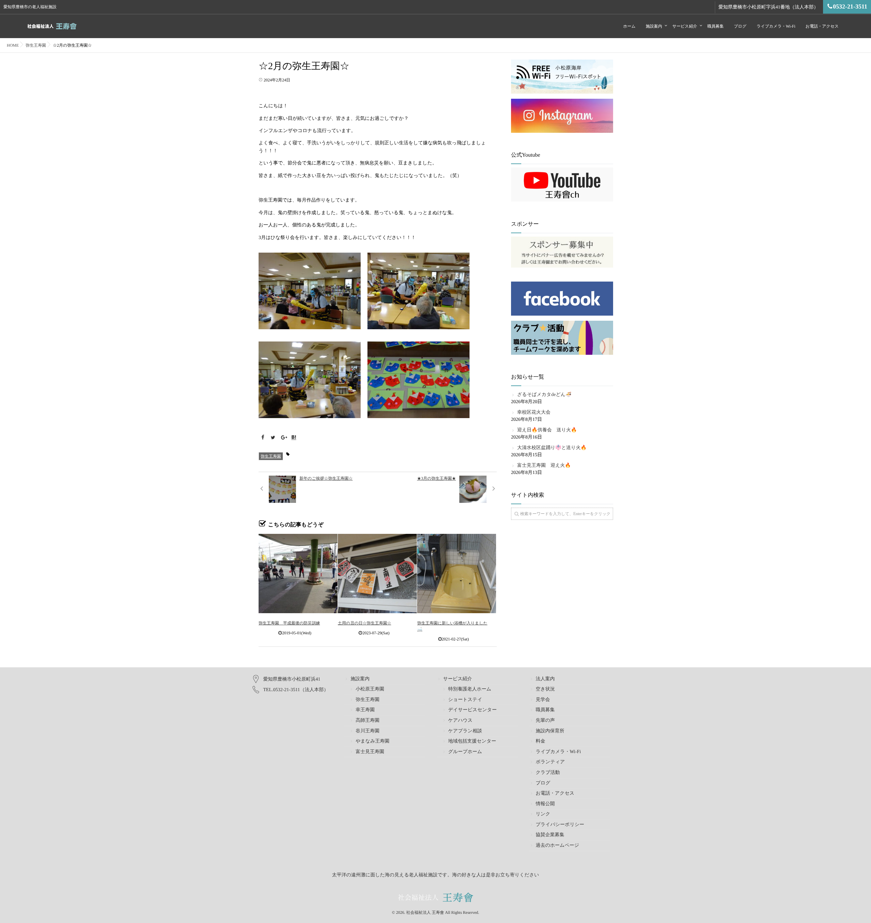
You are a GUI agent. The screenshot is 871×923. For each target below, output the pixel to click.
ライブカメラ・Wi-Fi (776, 26)
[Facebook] (263, 438)
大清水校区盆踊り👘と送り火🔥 (552, 447)
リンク (543, 814)
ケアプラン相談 (465, 731)
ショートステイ (465, 699)
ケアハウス (460, 720)
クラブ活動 (548, 772)
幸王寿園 (365, 710)
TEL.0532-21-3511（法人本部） (296, 690)
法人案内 (545, 679)
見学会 (543, 699)
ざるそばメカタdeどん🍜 (544, 394)
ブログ (740, 26)
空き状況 (545, 689)
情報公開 (545, 804)
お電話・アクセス (822, 26)
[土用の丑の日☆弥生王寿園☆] (377, 573)
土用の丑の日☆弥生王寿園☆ (364, 623)
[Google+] (283, 438)
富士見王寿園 (370, 751)
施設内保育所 (550, 731)
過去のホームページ (557, 845)
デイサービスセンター (472, 710)
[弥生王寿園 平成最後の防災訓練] (298, 573)
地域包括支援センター (472, 741)
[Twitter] (273, 438)
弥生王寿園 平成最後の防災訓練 (289, 623)
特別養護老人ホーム (469, 689)
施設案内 (654, 26)
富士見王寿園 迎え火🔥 (544, 465)
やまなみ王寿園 (372, 741)
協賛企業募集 (550, 835)
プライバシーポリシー (560, 824)
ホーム (629, 26)
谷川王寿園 (367, 731)
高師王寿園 (367, 720)
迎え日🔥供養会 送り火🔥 (547, 430)
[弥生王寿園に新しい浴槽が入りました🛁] (456, 573)
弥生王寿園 (271, 456)
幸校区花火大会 (533, 412)
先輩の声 (545, 720)
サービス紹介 (684, 26)
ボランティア (550, 762)
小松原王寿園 (370, 689)
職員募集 (715, 26)
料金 (540, 741)
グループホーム (465, 751)
